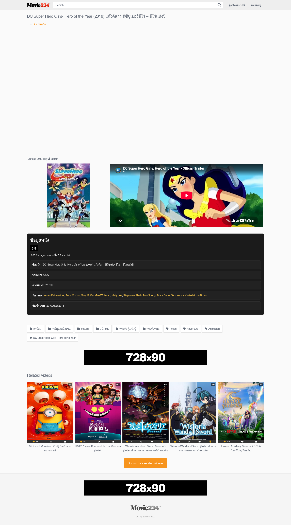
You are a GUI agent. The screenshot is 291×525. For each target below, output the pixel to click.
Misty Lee (116, 295)
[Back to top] (281, 514)
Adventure (192, 329)
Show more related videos (145, 463)
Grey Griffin (87, 295)
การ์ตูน (37, 329)
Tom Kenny (177, 295)
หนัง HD (104, 329)
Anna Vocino (73, 295)
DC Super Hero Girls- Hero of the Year (54, 338)
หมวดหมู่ (256, 5)
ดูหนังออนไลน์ (237, 5)
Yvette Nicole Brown (196, 295)
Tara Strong (149, 295)
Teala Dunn (163, 295)
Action (173, 329)
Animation (214, 329)
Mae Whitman (102, 295)
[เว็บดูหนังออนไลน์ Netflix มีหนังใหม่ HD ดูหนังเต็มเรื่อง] (39, 5)
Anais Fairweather (54, 295)
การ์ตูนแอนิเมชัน (61, 329)
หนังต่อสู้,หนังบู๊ (127, 329)
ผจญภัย (84, 329)
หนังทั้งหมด (152, 329)
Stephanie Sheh (132, 295)
